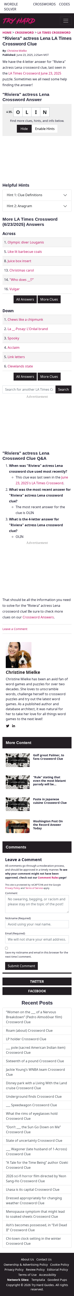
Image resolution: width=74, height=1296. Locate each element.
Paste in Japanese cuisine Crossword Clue (50, 801)
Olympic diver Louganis (26, 242)
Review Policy (35, 1270)
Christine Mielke (17, 51)
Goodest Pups (57, 1280)
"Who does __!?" (21, 279)
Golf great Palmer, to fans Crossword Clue (48, 757)
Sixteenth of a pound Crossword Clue (35, 1061)
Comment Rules (48, 877)
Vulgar (14, 289)
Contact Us (44, 1259)
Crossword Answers (38, 617)
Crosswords (44, 4)
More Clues (49, 299)
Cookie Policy (59, 1265)
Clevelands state (20, 366)
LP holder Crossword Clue (26, 1039)
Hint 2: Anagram (19, 206)
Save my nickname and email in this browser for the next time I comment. (36, 954)
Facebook (37, 991)
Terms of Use (27, 1275)
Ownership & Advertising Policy (26, 1265)
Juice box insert (19, 261)
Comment (11, 893)
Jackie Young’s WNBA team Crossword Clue (35, 1072)
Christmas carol (21, 270)
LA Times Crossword (54, 32)
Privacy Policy (12, 888)
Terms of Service (34, 888)
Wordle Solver (11, 6)
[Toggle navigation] (66, 21)
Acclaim (14, 347)
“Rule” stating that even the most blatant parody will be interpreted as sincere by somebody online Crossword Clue (49, 786)
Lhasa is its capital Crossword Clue (32, 1189)
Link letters (16, 357)
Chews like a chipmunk (25, 319)
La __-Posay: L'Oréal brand (28, 329)
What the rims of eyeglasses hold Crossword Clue (32, 1116)
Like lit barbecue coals (25, 251)
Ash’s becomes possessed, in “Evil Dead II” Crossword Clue (36, 1227)
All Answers (25, 299)
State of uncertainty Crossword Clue (34, 1140)
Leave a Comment (14, 629)
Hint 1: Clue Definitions (24, 195)
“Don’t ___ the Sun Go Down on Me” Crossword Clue (33, 1129)
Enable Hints (45, 128)
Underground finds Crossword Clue (34, 1096)
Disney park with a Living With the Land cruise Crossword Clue (36, 1085)
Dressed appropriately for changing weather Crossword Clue (34, 1200)
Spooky (13, 338)
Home (7, 32)
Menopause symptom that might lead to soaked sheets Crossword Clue (35, 1214)
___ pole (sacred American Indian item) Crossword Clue (35, 1050)
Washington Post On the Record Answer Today (48, 824)
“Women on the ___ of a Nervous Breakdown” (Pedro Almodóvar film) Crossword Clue (34, 1017)
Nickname (18, 918)
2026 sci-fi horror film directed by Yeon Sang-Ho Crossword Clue (36, 1178)
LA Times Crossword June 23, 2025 (34, 73)
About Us (27, 1259)
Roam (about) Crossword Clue (29, 1030)
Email (15, 933)
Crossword (24, 32)
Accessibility (47, 1275)
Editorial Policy (57, 1270)
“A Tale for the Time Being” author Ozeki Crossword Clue (37, 1165)
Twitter (37, 981)
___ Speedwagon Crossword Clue (31, 1105)
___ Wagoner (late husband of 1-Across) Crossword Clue (36, 1151)
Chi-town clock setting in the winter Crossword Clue (33, 1241)
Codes (64, 4)
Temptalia (38, 1280)
